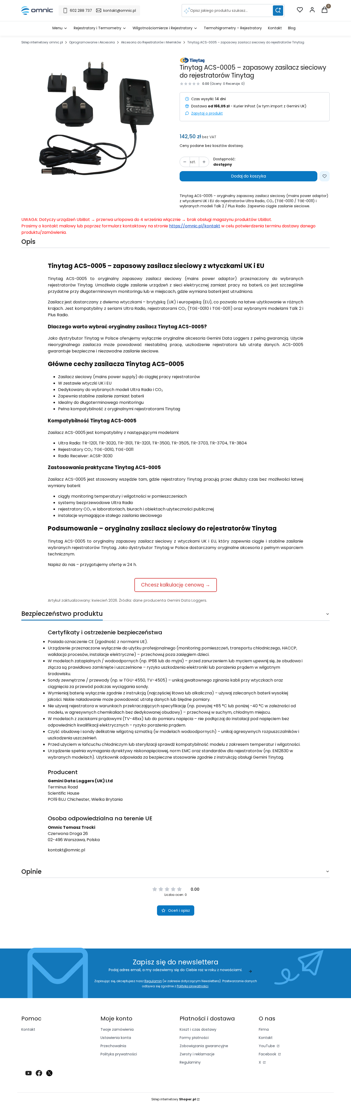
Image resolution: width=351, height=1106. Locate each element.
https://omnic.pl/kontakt (194, 226)
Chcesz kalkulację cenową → (175, 584)
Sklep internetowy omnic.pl (42, 42)
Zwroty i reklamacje (197, 1054)
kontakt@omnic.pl (66, 850)
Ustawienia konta (115, 1037)
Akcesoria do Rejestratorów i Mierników (151, 42)
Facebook (268, 1054)
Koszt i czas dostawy (198, 1029)
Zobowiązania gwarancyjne (204, 1045)
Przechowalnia (113, 1045)
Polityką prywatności (192, 986)
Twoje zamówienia (117, 1029)
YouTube (267, 1045)
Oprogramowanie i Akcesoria (92, 42)
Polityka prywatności (118, 1054)
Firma (264, 1029)
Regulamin (153, 981)
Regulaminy (190, 1062)
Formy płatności (194, 1037)
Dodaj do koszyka (248, 176)
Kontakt (28, 1029)
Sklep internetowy (173, 1099)
